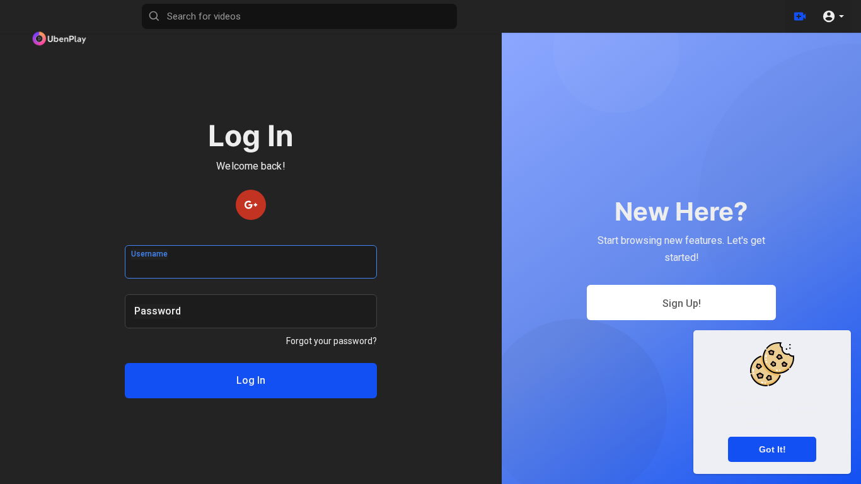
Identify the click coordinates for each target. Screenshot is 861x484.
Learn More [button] (801, 422)
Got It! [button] (772, 449)
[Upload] (799, 16)
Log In (250, 380)
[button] (833, 16)
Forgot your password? (331, 341)
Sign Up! (681, 303)
